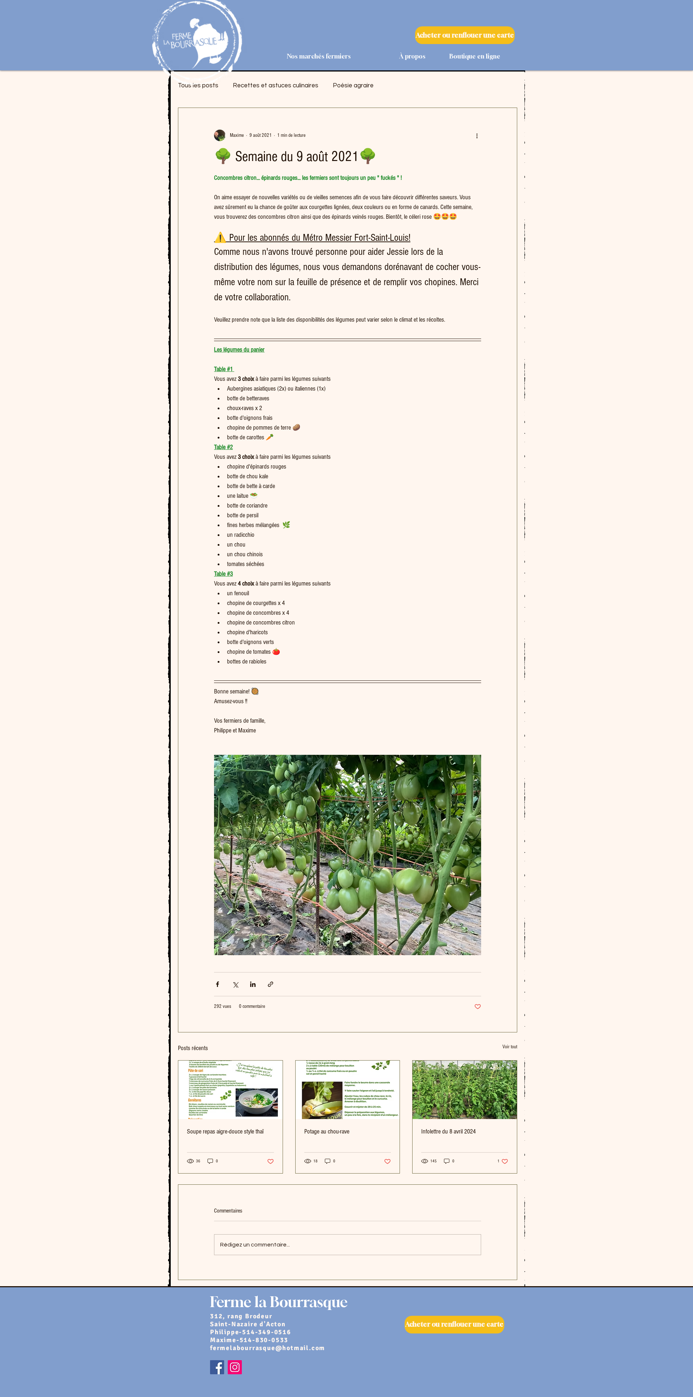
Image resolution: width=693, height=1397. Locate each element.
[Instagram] (235, 1367)
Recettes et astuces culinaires (275, 85)
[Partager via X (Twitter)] (235, 984)
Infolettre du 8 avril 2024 (448, 1131)
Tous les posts (198, 85)
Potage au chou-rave (326, 1131)
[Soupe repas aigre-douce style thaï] (230, 1090)
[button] (394, 56)
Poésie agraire (353, 85)
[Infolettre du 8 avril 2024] (465, 1090)
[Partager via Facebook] (217, 984)
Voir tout (509, 1047)
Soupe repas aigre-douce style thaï (225, 1131)
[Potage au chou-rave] (348, 1090)
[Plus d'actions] (476, 135)
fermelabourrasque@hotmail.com (267, 1348)
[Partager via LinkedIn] (252, 984)
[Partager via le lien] (270, 984)
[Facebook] (217, 1367)
